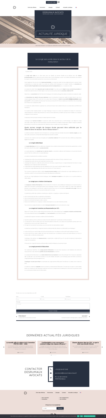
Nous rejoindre (45, 397)
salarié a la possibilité (68, 99)
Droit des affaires (32, 7)
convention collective (53, 137)
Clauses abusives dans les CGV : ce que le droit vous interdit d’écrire (85, 343)
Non (81, 416)
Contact (58, 7)
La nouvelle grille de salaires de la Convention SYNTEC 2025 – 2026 (20, 343)
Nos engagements (64, 397)
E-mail (42, 296)
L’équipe (50, 7)
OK (78, 416)
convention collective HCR (67, 90)
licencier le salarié (37, 120)
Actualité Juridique (67, 7)
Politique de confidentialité (89, 416)
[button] (4, 347)
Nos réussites (63, 399)
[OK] (104, 416)
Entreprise (68, 296)
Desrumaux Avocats (40, 45)
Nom (17, 296)
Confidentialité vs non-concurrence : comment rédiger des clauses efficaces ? (53, 343)
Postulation (44, 399)
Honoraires (42, 7)
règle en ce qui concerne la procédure (71, 89)
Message (18, 301)
